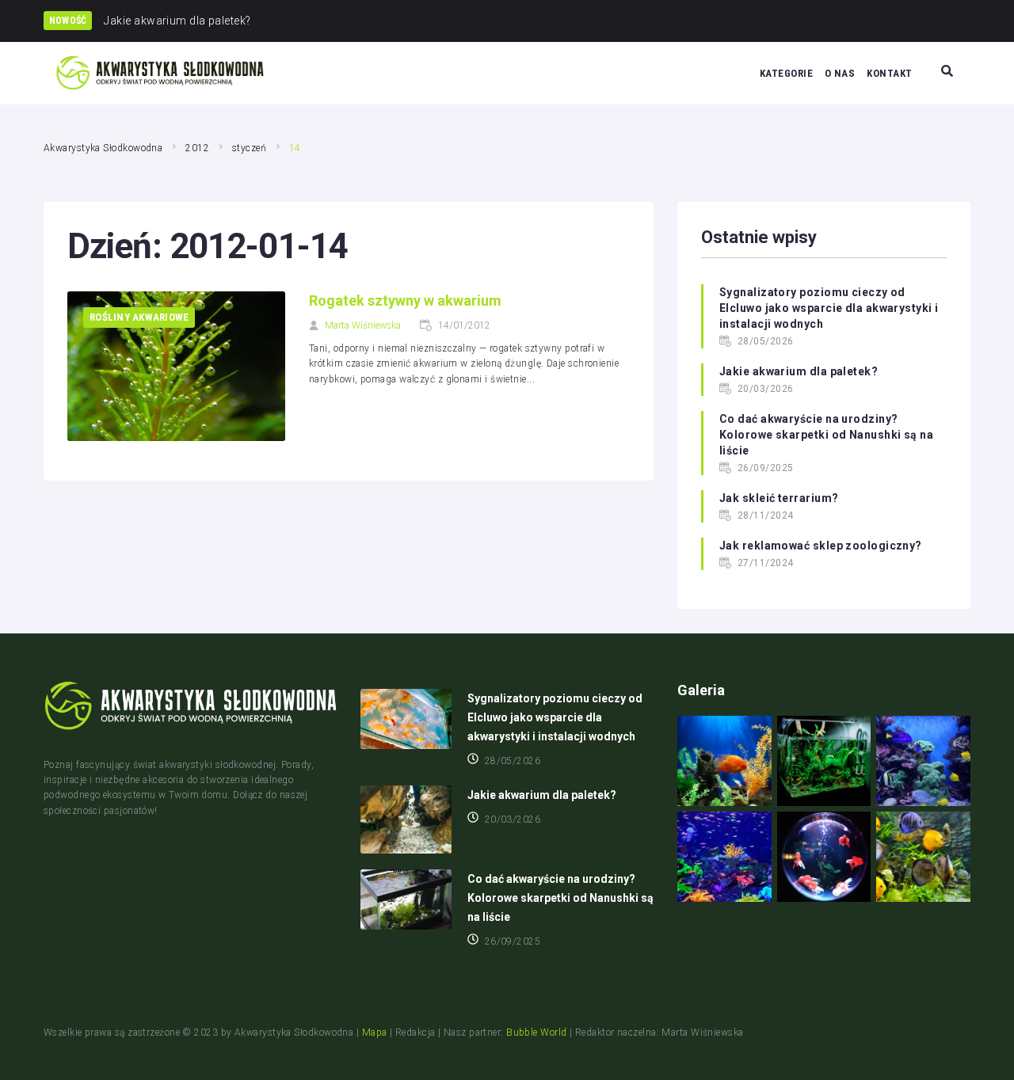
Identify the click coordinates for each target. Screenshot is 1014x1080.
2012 (197, 148)
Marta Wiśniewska (363, 325)
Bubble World (536, 1032)
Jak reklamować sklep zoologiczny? (820, 545)
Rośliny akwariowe (139, 317)
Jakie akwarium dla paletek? (798, 371)
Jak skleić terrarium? (778, 498)
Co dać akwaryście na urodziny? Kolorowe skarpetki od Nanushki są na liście (826, 435)
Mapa (374, 1032)
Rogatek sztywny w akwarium (405, 300)
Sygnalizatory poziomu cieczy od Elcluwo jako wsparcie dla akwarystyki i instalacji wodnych (829, 308)
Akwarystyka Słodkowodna (103, 148)
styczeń (249, 148)
